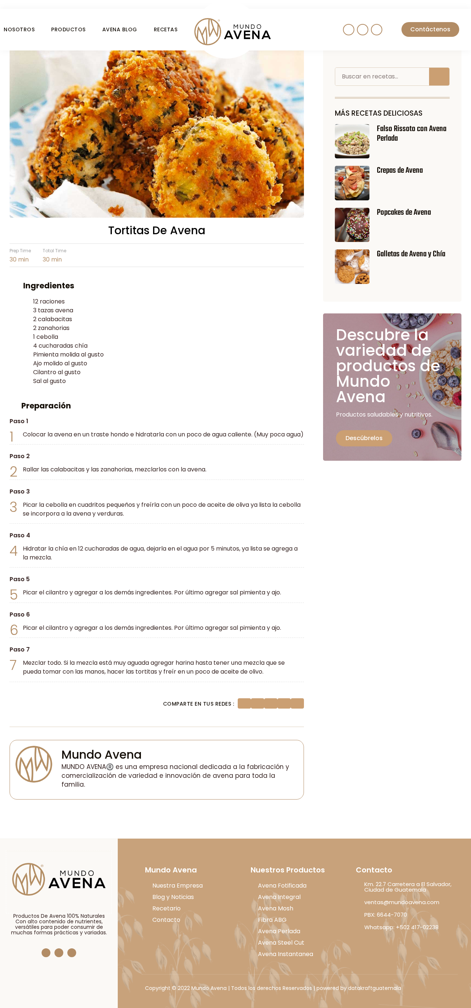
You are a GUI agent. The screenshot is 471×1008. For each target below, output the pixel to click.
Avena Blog (119, 29)
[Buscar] (439, 76)
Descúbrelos (364, 438)
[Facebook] (46, 952)
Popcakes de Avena (404, 212)
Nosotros (19, 29)
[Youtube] (376, 29)
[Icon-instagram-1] (362, 29)
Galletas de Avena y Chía (411, 254)
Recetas (166, 29)
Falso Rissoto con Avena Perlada (411, 134)
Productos (68, 29)
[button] (244, 703)
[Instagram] (58, 952)
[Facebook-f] (348, 29)
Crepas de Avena (400, 170)
